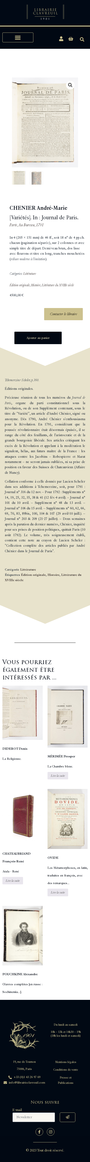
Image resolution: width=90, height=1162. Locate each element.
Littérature (29, 273)
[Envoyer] (67, 1117)
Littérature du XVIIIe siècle (58, 285)
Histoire (36, 285)
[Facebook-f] (39, 1132)
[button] (17, 37)
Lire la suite (58, 775)
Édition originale (20, 285)
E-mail (17, 1110)
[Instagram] (50, 1132)
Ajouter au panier (38, 338)
